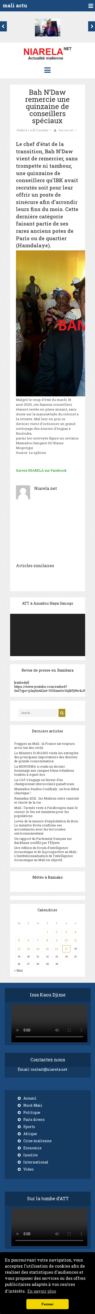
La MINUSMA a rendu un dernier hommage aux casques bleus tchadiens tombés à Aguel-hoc (44, 770)
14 (38, 949)
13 (28, 949)
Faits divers (34, 1119)
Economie (32, 1147)
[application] (47, 635)
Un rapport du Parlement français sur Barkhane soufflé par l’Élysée (43, 841)
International (35, 1162)
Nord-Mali (32, 1105)
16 (56, 949)
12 (19, 949)
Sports (29, 1126)
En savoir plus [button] (41, 1291)
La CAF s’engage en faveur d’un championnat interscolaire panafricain (44, 782)
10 (66, 940)
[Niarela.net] (47, 61)
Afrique (30, 1133)
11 (75, 940)
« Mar (18, 970)
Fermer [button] (47, 1304)
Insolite (30, 1155)
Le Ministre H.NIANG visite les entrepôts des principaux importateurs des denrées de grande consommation (46, 757)
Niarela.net (66, 130)
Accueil (29, 1098)
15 (47, 949)
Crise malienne (37, 1140)
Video (28, 1169)
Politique (31, 1112)
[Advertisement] (47, 531)
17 (66, 949)
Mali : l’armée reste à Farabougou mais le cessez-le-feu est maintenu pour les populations (46, 812)
